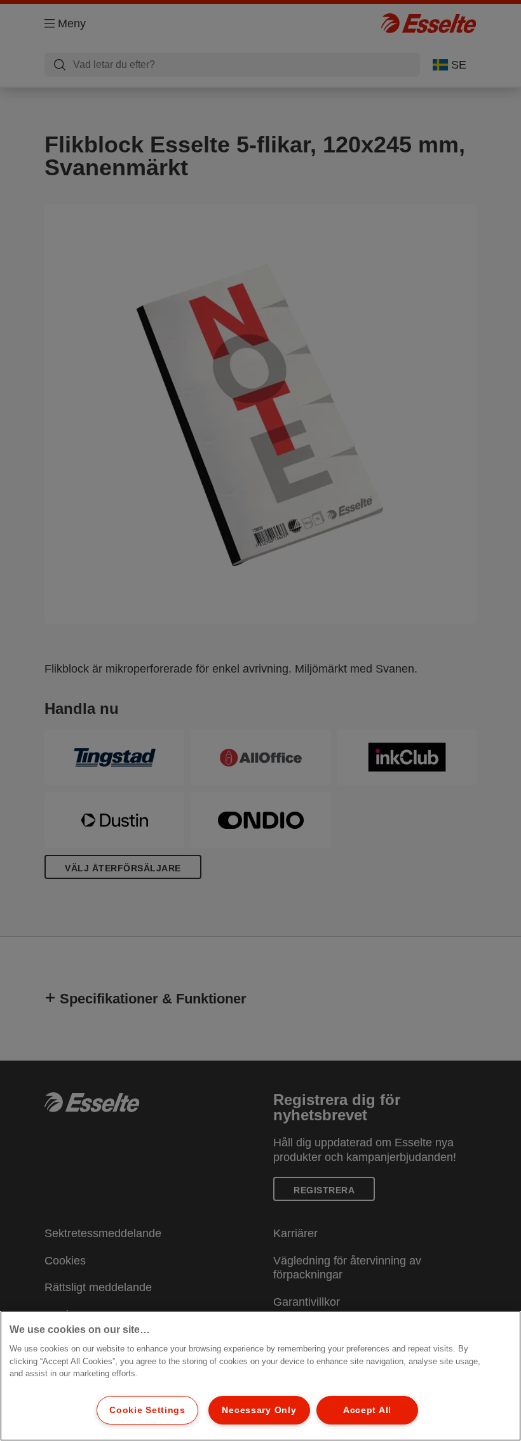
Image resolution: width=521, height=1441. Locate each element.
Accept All (367, 1410)
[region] (260, 1376)
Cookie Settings (147, 1410)
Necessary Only (259, 1410)
